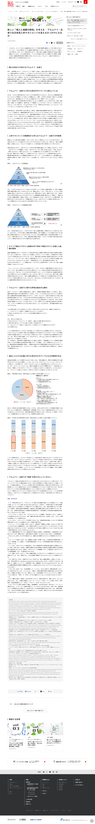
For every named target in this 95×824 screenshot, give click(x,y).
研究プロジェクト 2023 (24, 11)
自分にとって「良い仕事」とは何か (75, 35)
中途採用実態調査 (31, 794)
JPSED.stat (30, 785)
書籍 (10, 791)
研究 (18, 6)
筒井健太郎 (14, 498)
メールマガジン (64, 2)
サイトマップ (63, 810)
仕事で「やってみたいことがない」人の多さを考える (76, 29)
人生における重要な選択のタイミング (21, 704)
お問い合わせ (70, 2)
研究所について (54, 6)
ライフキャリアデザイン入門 (73, 32)
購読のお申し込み (46, 788)
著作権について (38, 810)
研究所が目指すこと (63, 782)
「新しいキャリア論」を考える (37, 11)
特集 (10, 793)
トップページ (10, 11)
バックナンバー (45, 782)
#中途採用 (69, 48)
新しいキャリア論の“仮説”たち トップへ (79, 39)
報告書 (11, 784)
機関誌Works (31, 6)
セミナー (40, 6)
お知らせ (77, 779)
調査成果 (28, 801)
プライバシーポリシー (54, 810)
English (69, 810)
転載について (45, 810)
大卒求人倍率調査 (31, 790)
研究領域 (61, 786)
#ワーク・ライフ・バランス (78, 46)
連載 (43, 786)
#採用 (68, 46)
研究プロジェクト (13, 782)
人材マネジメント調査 (32, 796)
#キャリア (80, 48)
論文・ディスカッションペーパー (16, 788)
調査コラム (28, 804)
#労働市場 (79, 51)
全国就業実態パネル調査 (32, 784)
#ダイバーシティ (71, 51)
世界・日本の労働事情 (14, 786)
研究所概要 (61, 784)
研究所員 (61, 788)
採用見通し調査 (31, 792)
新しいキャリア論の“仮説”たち (52, 11)
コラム (46, 6)
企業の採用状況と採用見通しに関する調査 (32, 788)
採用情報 (57, 2)
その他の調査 (29, 799)
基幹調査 (28, 782)
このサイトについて (29, 810)
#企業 (76, 54)
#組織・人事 (70, 54)
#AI (75, 48)
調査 (23, 6)
